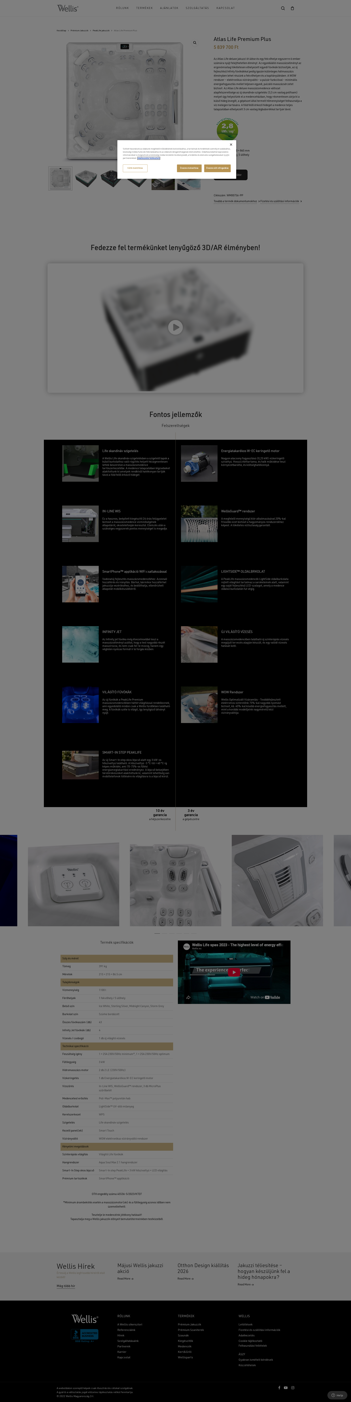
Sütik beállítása (135, 168)
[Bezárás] (231, 145)
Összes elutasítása (189, 168)
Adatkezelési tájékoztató (149, 158)
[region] (176, 159)
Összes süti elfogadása (217, 168)
